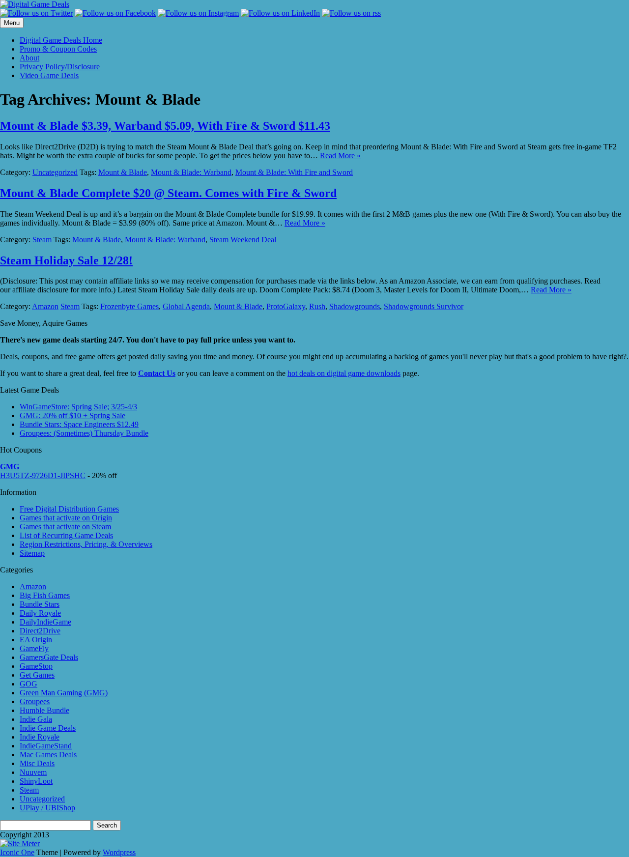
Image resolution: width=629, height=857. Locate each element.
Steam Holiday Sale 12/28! (66, 260)
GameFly (34, 648)
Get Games (37, 675)
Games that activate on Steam (65, 526)
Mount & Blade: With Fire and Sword (294, 172)
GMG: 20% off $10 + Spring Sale (72, 415)
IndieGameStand (46, 746)
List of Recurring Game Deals (66, 535)
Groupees (35, 701)
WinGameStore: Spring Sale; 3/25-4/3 (78, 406)
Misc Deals (37, 763)
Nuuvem (33, 772)
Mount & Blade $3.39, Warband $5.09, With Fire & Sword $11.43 (165, 125)
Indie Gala (36, 719)
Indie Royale (39, 737)
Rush (317, 306)
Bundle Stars (39, 604)
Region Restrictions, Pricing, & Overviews (86, 544)
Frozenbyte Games (129, 306)
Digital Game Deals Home (61, 40)
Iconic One (17, 852)
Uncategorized (55, 172)
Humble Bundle (44, 710)
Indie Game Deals (48, 728)
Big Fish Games (45, 595)
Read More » (340, 155)
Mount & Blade (122, 172)
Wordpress (119, 852)
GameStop (36, 666)
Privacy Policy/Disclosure (60, 66)
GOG (28, 684)
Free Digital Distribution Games (69, 509)
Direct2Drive (40, 631)
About (29, 58)
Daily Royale (40, 613)
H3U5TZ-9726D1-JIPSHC (43, 475)
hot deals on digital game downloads (343, 373)
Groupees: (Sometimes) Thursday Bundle (84, 433)
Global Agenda (186, 306)
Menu (12, 23)
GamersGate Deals (49, 657)
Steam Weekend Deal (242, 239)
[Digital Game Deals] (34, 4)
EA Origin (36, 639)
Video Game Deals (49, 75)
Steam (42, 239)
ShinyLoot (36, 781)
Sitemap (32, 553)
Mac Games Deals (48, 754)
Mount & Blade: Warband (191, 172)
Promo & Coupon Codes (58, 49)
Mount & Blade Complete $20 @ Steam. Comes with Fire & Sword (168, 193)
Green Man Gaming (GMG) (64, 692)
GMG (9, 466)
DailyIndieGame (45, 622)
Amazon (45, 306)
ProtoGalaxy (285, 306)
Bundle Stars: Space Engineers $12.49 (79, 424)
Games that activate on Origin (66, 518)
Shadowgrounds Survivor (423, 306)
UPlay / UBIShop (47, 807)
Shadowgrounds (354, 306)
